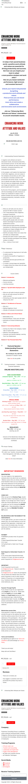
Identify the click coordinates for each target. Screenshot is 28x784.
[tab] (14, 668)
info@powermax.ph (18, 559)
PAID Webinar (13, 43)
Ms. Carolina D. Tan (7, 44)
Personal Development (20, 43)
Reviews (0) (6, 668)
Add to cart (11, 58)
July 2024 (8, 43)
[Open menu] (25, 3)
